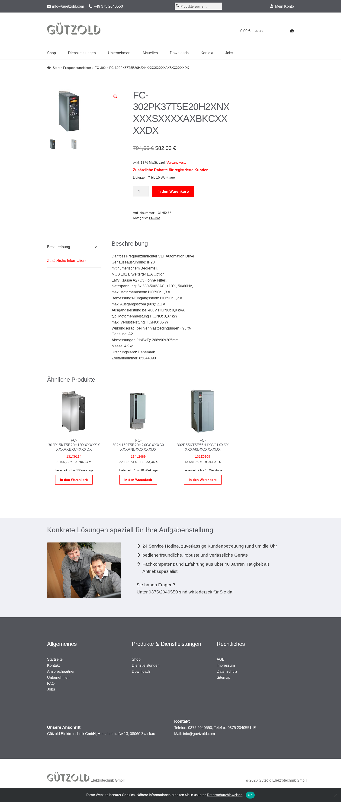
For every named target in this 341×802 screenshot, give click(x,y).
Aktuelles (150, 53)
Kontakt (207, 53)
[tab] (74, 247)
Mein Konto (284, 6)
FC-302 (100, 68)
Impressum (226, 665)
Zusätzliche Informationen (68, 261)
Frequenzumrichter (77, 68)
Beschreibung (58, 247)
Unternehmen (119, 53)
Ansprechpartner (60, 671)
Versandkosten (177, 162)
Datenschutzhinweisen (224, 795)
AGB (221, 659)
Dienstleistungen (82, 53)
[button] (115, 96)
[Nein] (335, 795)
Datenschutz (227, 671)
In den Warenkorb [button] (74, 480)
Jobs (229, 53)
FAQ (51, 683)
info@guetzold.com (68, 6)
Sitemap (223, 677)
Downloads (179, 53)
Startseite (55, 659)
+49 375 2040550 (108, 6)
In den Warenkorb (173, 191)
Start (56, 68)
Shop (51, 53)
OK (250, 795)
